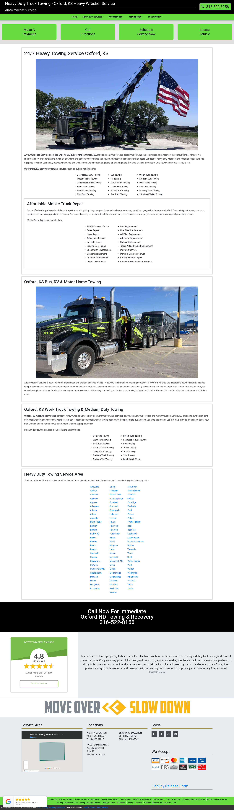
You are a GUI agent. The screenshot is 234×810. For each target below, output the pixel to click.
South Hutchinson (135, 541)
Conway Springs (97, 569)
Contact (147, 803)
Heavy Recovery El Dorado (114, 803)
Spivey (130, 545)
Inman (112, 537)
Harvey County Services (67, 803)
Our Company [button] (154, 17)
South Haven (133, 537)
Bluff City (94, 533)
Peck (129, 510)
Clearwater (95, 561)
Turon (130, 553)
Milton (113, 569)
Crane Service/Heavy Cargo (87, 799)
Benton (93, 530)
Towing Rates (158, 799)
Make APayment (29, 32)
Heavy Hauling (50, 799)
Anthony (94, 498)
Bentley (93, 526)
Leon (112, 549)
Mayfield (114, 557)
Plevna (130, 514)
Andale (93, 490)
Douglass (94, 584)
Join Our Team (170, 803)
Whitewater (132, 576)
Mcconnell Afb (116, 561)
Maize (113, 553)
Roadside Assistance (142, 799)
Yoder (130, 584)
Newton (113, 592)
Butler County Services (217, 799)
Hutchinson (115, 533)
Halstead (114, 514)
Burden (93, 541)
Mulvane (114, 580)
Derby (93, 580)
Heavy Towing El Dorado (90, 803)
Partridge (131, 502)
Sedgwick (132, 533)
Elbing (112, 486)
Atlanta (93, 510)
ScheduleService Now (146, 32)
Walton (130, 569)
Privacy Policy (102, 807)
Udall (129, 557)
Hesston (114, 530)
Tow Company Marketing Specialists (51, 807)
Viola (129, 565)
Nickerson (132, 486)
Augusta (94, 518)
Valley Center (133, 561)
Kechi (112, 541)
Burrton (93, 549)
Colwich (94, 565)
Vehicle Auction (173, 799)
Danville (94, 576)
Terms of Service (89, 807)
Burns (93, 545)
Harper (113, 518)
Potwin (130, 518)
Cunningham (96, 573)
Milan (112, 565)
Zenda (130, 588)
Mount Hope (115, 576)
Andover (94, 494)
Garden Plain (115, 494)
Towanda (131, 549)
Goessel (114, 506)
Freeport (114, 490)
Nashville (114, 588)
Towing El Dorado (134, 803)
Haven (113, 522)
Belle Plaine (96, 522)
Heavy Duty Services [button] (92, 17)
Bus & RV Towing (66, 799)
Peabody (131, 506)
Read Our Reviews (39, 684)
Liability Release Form (170, 786)
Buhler (93, 537)
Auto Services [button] (115, 17)
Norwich (131, 494)
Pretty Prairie (133, 522)
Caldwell (94, 553)
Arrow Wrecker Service (20, 10)
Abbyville (94, 486)
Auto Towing (126, 799)
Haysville (114, 526)
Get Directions (87, 32)
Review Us (157, 803)
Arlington (94, 506)
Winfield (131, 580)
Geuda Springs (116, 498)
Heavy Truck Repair (109, 799)
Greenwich (114, 510)
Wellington (132, 573)
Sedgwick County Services (193, 799)
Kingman (114, 545)
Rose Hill (131, 530)
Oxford (130, 498)
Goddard (114, 502)
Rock (129, 526)
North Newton (133, 490)
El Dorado (94, 588)
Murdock (114, 584)
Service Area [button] (135, 17)
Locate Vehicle (204, 32)
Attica (93, 514)
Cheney (93, 557)
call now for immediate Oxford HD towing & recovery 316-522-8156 (117, 616)
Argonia (93, 502)
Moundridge (115, 573)
